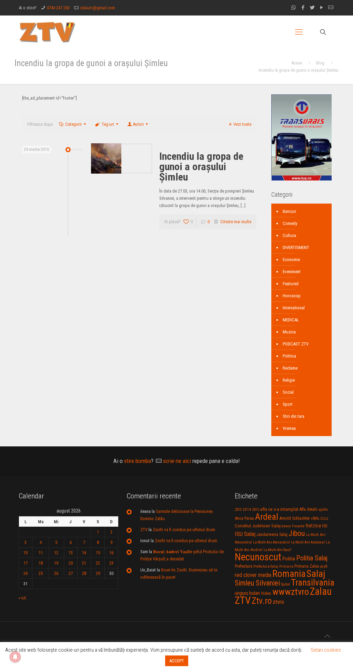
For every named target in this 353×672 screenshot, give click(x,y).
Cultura (289, 235)
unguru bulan (247, 593)
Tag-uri (108, 124)
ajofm (323, 509)
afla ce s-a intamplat (279, 509)
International (294, 307)
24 (25, 573)
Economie (291, 259)
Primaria (286, 566)
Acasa (296, 62)
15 (98, 552)
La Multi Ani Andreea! (308, 542)
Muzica (289, 331)
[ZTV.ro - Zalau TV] (47, 31)
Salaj (315, 573)
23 (111, 563)
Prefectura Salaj (265, 566)
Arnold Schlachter (294, 518)
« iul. (23, 597)
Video (266, 593)
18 (41, 563)
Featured (291, 283)
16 (111, 552)
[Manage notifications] (15, 656)
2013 (238, 509)
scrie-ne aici (177, 460)
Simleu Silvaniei (257, 583)
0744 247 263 (58, 7)
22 (98, 563)
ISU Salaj (245, 533)
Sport (288, 404)
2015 (255, 509)
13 (71, 552)
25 (41, 573)
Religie (289, 380)
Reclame (290, 368)
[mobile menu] (299, 32)
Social (288, 392)
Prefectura (243, 566)
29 (98, 573)
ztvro (278, 601)
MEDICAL (291, 319)
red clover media (253, 575)
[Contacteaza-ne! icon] (330, 7)
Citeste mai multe (235, 221)
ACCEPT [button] (176, 660)
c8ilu (315, 518)
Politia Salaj (311, 558)
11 (41, 552)
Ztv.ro (262, 601)
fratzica (313, 526)
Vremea (289, 428)
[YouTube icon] (321, 7)
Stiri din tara (293, 416)
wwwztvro (290, 591)
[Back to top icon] (327, 636)
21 (84, 563)
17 (25, 563)
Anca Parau (244, 518)
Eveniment (292, 271)
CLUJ (324, 518)
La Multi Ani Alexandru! (271, 542)
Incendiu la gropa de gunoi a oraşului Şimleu (201, 166)
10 (25, 552)
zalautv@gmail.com (97, 7)
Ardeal (266, 516)
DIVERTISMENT (296, 247)
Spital (285, 584)
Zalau (321, 591)
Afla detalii (308, 509)
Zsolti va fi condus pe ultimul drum (184, 529)
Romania (288, 573)
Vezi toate (242, 124)
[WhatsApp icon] (293, 7)
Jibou (297, 533)
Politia (288, 559)
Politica (289, 356)
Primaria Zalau (306, 566)
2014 (247, 509)
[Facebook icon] (302, 7)
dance (286, 526)
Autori (138, 124)
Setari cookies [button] (326, 650)
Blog (320, 62)
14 (84, 552)
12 (56, 552)
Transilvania (312, 582)
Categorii (73, 124)
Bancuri (289, 211)
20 (71, 563)
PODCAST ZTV (296, 344)
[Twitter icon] (312, 7)
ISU (324, 526)
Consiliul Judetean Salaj (258, 525)
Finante (298, 526)
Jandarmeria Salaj (272, 534)
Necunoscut (258, 557)
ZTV (144, 529)
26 (56, 573)
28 (84, 573)
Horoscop (292, 295)
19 (56, 563)
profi (323, 566)
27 (71, 573)
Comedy (290, 223)
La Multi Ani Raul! (277, 550)
